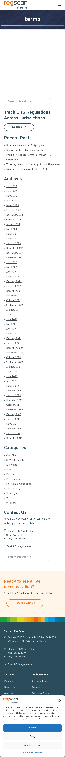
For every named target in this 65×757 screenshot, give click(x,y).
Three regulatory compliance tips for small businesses (33, 164)
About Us (8, 693)
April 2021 (11, 329)
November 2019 (14, 400)
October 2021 (13, 300)
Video (9, 498)
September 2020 (15, 362)
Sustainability (13, 488)
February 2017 (13, 428)
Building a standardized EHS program (25, 145)
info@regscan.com (22, 546)
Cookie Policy (24, 752)
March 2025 (12, 205)
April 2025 (11, 200)
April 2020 (11, 381)
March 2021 (12, 333)
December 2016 (14, 438)
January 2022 (13, 286)
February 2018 (13, 414)
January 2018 (13, 419)
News (9, 469)
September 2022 (15, 257)
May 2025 (11, 196)
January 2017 (13, 433)
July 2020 (11, 371)
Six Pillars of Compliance (18, 484)
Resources (9, 687)
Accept (32, 727)
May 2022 (11, 267)
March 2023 (12, 238)
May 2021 (11, 324)
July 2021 (11, 314)
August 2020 (13, 367)
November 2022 (14, 253)
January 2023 (13, 243)
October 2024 (13, 219)
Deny (32, 736)
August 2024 (13, 224)
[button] (60, 700)
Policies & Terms (38, 752)
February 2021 (13, 338)
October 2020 (13, 357)
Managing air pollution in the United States (27, 169)
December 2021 (14, 291)
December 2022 (14, 248)
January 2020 (13, 395)
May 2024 (11, 229)
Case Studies (12, 455)
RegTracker (19, 127)
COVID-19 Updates (15, 460)
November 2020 (14, 352)
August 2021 (12, 310)
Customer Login (39, 681)
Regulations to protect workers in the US (26, 150)
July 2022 (11, 262)
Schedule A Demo (25, 603)
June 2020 (12, 376)
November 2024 (14, 215)
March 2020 (12, 386)
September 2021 (14, 305)
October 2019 (13, 405)
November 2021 (14, 295)
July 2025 (11, 186)
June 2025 (12, 191)
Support (36, 687)
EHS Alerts (11, 465)
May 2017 (11, 424)
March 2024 (12, 234)
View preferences (33, 745)
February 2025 (14, 210)
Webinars (11, 503)
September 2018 (14, 409)
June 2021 (11, 319)
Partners (10, 474)
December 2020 (14, 348)
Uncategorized (13, 493)
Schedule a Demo (40, 693)
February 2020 (14, 390)
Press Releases (14, 479)
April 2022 (11, 272)
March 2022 (12, 276)
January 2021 (13, 343)
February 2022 (14, 281)
